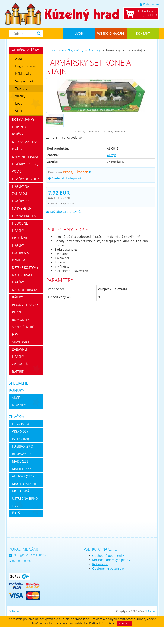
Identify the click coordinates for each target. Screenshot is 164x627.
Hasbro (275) (22, 446)
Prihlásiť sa (151, 4)
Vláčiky (20, 96)
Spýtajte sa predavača (66, 212)
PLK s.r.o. (150, 611)
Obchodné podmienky (108, 556)
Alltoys (111, 155)
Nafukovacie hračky (23, 278)
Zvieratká (20, 364)
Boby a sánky (23, 119)
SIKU (18, 111)
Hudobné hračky (20, 227)
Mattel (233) (22, 469)
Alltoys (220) (23, 476)
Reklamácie (100, 564)
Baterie (18, 371)
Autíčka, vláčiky (72, 50)
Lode (18, 103)
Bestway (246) (23, 454)
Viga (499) (20, 431)
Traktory (94, 50)
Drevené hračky (25, 156)
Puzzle (17, 312)
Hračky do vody (25, 179)
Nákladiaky (23, 73)
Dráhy (17, 149)
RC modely (21, 319)
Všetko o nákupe (110, 33)
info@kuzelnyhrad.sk (29, 555)
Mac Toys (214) (24, 484)
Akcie (16, 397)
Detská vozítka (24, 141)
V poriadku (125, 623)
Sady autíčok (24, 81)
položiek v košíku (147, 13)
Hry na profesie (25, 216)
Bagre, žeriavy (25, 66)
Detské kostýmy (25, 267)
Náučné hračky (25, 290)
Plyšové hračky (25, 304)
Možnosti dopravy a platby (111, 560)
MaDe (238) (20, 461)
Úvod (79, 33)
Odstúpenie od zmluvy (108, 568)
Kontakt (143, 33)
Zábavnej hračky (19, 353)
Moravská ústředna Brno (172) (25, 498)
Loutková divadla (20, 256)
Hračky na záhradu (20, 190)
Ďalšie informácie (101, 623)
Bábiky (17, 297)
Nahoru (16, 611)
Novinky (19, 405)
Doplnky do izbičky (22, 130)
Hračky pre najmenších (22, 204)
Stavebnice (21, 342)
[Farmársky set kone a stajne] (100, 95)
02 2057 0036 (21, 561)
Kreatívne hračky (20, 241)
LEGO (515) (20, 424)
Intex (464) (20, 439)
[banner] (23, 14)
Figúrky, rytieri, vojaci (25, 167)
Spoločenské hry (23, 330)
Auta (18, 58)
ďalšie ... (19, 513)
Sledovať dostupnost (66, 178)
